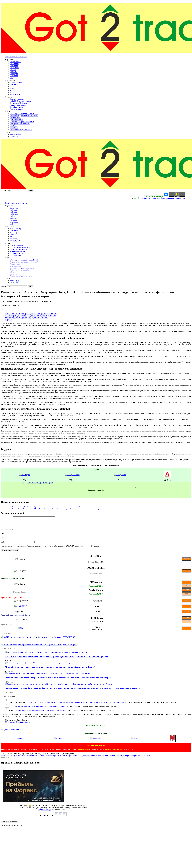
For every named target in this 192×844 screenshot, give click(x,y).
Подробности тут (44, 810)
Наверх (3, 2)
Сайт (3, 542)
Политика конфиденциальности (17, 722)
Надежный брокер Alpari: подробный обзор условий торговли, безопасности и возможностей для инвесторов (58, 678)
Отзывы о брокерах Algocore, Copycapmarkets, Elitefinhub (26, 318)
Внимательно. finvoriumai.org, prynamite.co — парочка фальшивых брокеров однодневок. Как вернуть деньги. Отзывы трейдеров (77, 702)
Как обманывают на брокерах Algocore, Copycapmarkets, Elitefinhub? (31, 314)
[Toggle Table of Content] (2, 310)
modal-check (5, 758)
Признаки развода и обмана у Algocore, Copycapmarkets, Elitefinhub (30, 316)
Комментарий (7, 530)
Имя (3, 534)
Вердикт (8, 320)
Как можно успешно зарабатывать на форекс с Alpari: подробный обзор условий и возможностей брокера (56, 656)
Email (3, 538)
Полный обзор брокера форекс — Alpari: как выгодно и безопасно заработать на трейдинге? (50, 667)
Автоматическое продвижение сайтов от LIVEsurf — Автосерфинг (43, 706)
